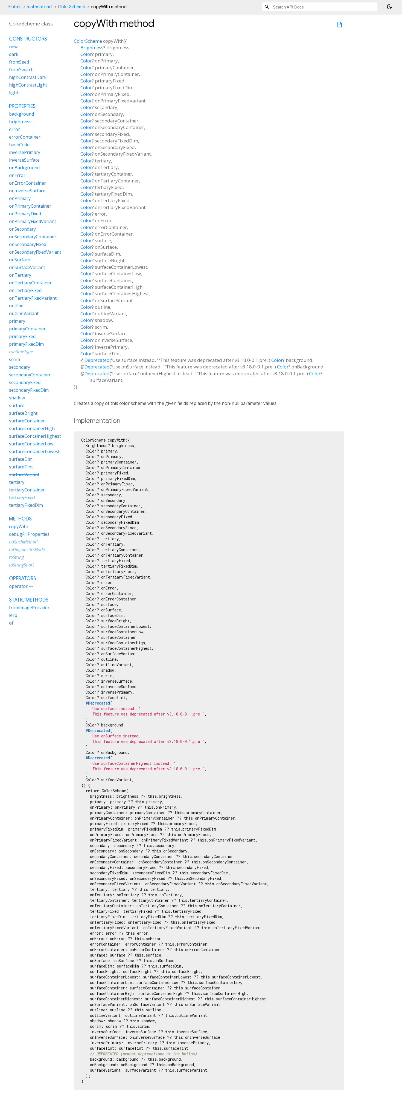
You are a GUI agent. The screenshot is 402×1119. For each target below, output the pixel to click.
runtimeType (21, 352)
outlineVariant (24, 314)
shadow (17, 398)
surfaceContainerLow (31, 444)
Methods (20, 519)
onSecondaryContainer (32, 237)
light (13, 93)
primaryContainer (27, 329)
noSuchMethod (23, 542)
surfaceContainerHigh (32, 429)
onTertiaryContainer (30, 283)
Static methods (28, 600)
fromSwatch (21, 70)
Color (86, 54)
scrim (14, 360)
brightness (20, 122)
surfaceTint (21, 467)
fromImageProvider (29, 608)
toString (16, 557)
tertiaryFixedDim (26, 505)
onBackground (24, 168)
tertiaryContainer (27, 490)
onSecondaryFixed (27, 245)
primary (17, 321)
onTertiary (20, 275)
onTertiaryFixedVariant (33, 298)
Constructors (28, 39)
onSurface (19, 260)
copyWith (18, 527)
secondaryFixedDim (29, 390)
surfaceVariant (24, 475)
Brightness (91, 47)
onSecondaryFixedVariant (35, 252)
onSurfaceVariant (27, 268)
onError (17, 176)
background (21, 114)
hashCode (19, 145)
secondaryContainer (30, 375)
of (11, 623)
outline (16, 306)
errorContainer (24, 137)
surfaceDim (21, 459)
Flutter (14, 7)
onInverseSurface (27, 191)
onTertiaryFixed (25, 291)
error (14, 130)
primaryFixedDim (26, 344)
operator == (21, 586)
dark (13, 54)
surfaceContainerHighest (35, 436)
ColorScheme (71, 7)
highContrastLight (28, 85)
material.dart (39, 7)
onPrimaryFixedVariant (32, 222)
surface (16, 406)
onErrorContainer (27, 183)
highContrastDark (27, 78)
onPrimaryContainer (30, 206)
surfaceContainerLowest (34, 452)
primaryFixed (22, 337)
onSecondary (22, 229)
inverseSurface (24, 160)
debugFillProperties (29, 534)
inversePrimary (24, 153)
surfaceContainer (27, 421)
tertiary (16, 482)
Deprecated (97, 360)
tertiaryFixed (22, 498)
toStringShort (21, 565)
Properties (22, 107)
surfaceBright (23, 413)
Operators (22, 579)
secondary (19, 367)
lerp (13, 616)
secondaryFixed (24, 383)
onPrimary (20, 199)
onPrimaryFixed (25, 214)
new (13, 47)
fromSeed (19, 62)
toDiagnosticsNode (27, 550)
